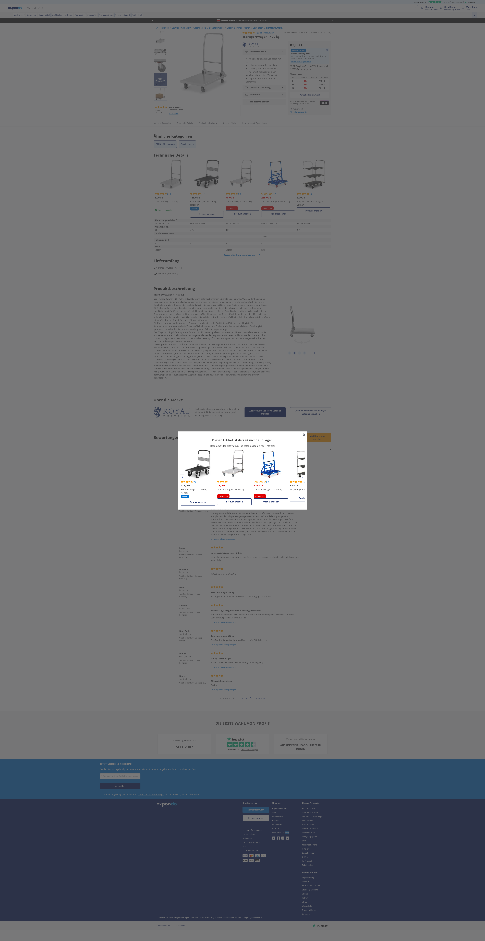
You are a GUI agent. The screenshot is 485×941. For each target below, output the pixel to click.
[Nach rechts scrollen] (303, 477)
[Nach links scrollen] (182, 477)
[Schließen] (304, 434)
